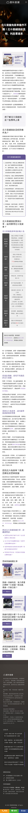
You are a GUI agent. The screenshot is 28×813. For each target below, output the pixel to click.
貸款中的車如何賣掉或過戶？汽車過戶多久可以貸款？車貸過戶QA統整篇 (14, 763)
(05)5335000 (8, 338)
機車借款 (18, 787)
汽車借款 (12, 787)
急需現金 (17, 505)
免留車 (11, 428)
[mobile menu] (26, 2)
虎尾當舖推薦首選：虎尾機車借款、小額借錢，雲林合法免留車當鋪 (13, 649)
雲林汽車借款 (16, 444)
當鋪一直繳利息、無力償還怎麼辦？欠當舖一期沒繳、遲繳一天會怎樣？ (13, 585)
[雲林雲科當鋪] (14, 2)
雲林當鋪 (16, 94)
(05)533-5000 (10, 778)
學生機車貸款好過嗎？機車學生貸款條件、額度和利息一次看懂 (13, 757)
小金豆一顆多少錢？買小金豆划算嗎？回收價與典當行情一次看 (13, 735)
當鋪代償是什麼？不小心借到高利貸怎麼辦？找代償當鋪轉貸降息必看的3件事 (13, 617)
